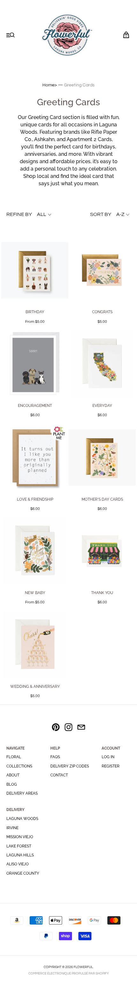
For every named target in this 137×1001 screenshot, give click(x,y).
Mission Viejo (19, 837)
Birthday (34, 312)
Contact (59, 775)
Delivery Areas (22, 793)
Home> (49, 85)
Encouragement (35, 405)
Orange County (22, 873)
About (12, 775)
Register (110, 766)
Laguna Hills (20, 855)
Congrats (102, 312)
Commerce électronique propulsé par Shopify (68, 973)
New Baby (35, 593)
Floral (13, 757)
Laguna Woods (22, 818)
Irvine (12, 828)
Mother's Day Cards (102, 499)
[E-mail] (81, 728)
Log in (108, 757)
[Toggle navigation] (11, 35)
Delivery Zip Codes (69, 766)
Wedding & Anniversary (35, 686)
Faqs (55, 757)
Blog (11, 784)
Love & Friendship (35, 499)
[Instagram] (68, 728)
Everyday (102, 405)
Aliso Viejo (17, 864)
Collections (19, 766)
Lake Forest (18, 846)
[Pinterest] (56, 728)
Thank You (102, 593)
